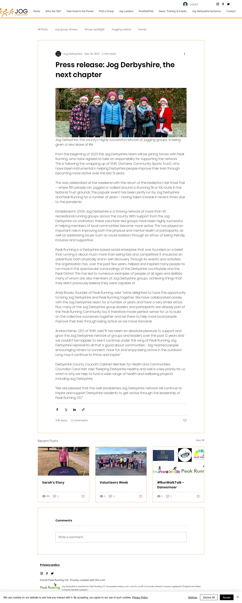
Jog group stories (66, 29)
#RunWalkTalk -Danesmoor (170, 484)
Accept (226, 597)
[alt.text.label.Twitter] (228, 4)
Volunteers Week (114, 482)
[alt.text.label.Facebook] (223, 4)
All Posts (43, 29)
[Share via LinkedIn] (74, 409)
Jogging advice (121, 29)
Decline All (209, 597)
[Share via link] (83, 409)
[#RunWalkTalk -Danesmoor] (178, 461)
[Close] (238, 597)
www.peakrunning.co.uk (117, 586)
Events (142, 29)
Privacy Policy (140, 597)
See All (200, 440)
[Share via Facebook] (57, 409)
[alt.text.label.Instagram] (218, 4)
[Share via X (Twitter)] (65, 409)
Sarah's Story (53, 482)
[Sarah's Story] (63, 461)
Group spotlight (95, 29)
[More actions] (184, 54)
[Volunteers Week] (121, 461)
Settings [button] (192, 597)
